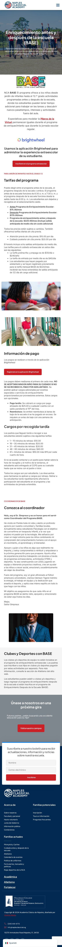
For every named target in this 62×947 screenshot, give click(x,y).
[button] (58, 5)
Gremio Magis (10, 915)
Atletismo (9, 881)
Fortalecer (10, 887)
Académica (10, 876)
